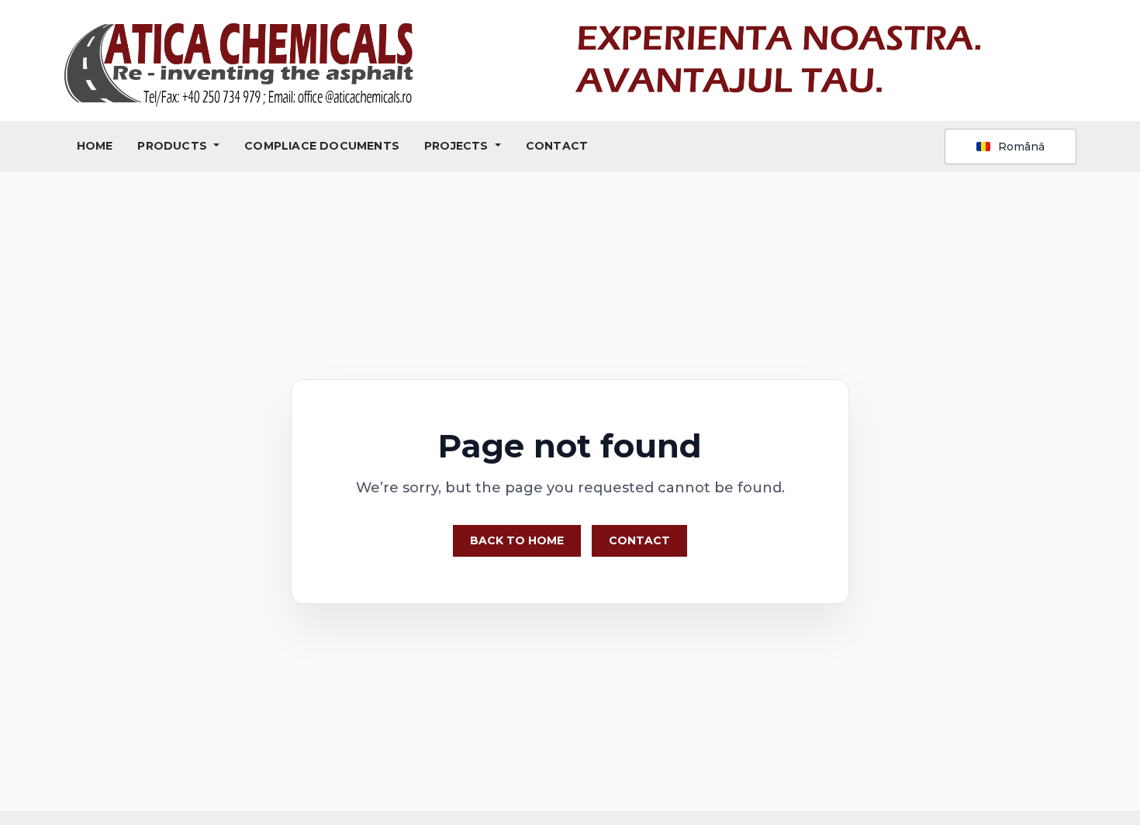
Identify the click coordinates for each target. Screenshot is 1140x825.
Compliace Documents (321, 146)
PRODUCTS (173, 146)
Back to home (517, 540)
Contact (639, 540)
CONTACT (557, 146)
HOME (95, 146)
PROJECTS (458, 146)
